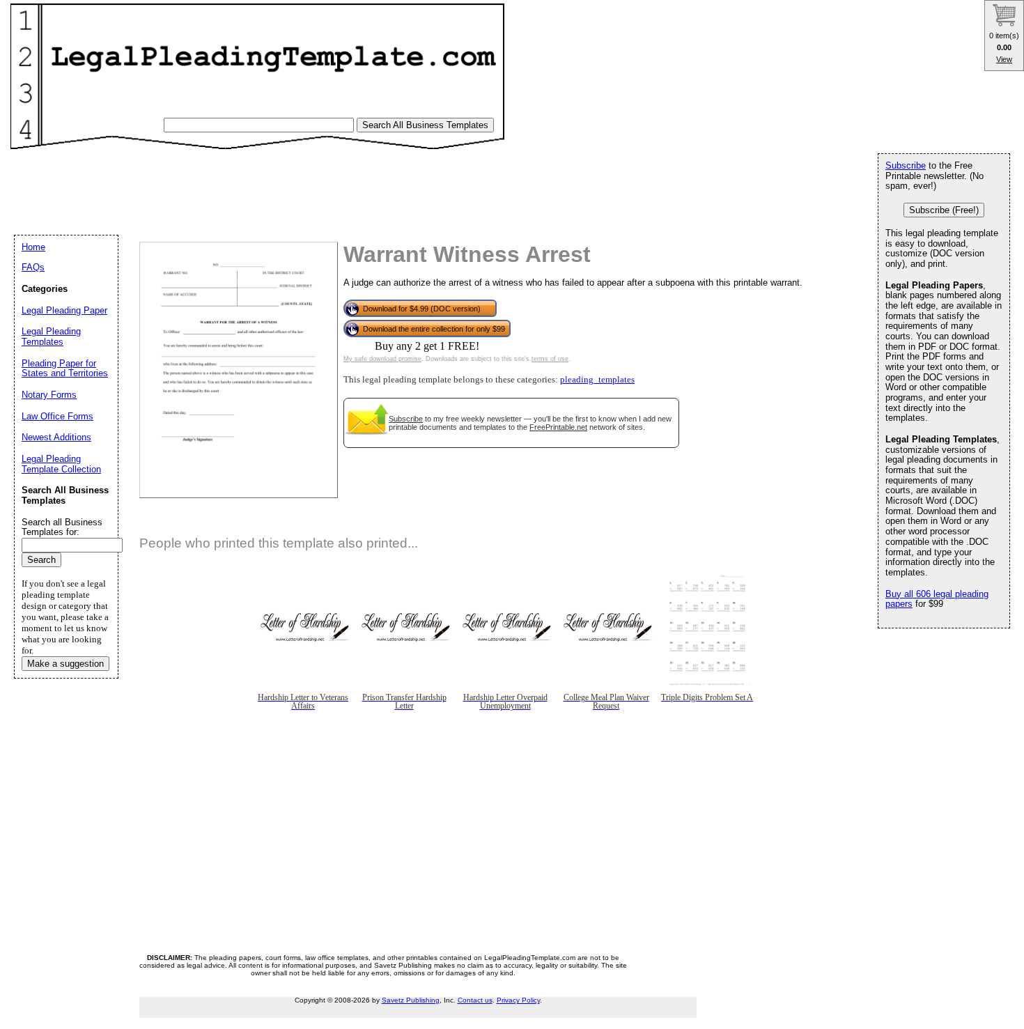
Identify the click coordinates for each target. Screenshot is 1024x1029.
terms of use (550, 358)
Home (33, 247)
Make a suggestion (65, 663)
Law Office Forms (57, 416)
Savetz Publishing (411, 1000)
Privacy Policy (518, 1000)
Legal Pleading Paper (64, 310)
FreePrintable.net (558, 427)
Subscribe (406, 419)
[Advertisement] (271, 185)
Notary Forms (49, 394)
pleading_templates (597, 380)
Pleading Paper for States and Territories (65, 368)
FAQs (33, 267)
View (1004, 59)
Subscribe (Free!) (944, 210)
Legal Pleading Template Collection (61, 464)
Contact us (475, 1000)
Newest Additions (56, 437)
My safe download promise (382, 358)
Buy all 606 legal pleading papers (936, 599)
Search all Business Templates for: (62, 527)
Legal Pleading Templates (51, 336)
